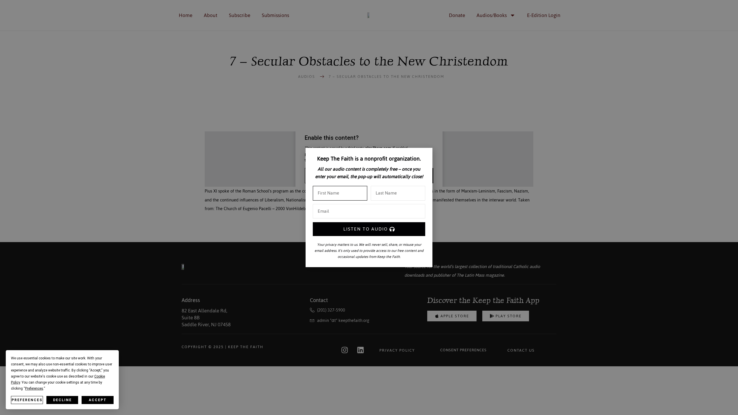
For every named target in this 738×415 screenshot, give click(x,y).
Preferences (27, 400)
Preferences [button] (34, 388)
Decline (62, 400)
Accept (98, 400)
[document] (369, 207)
